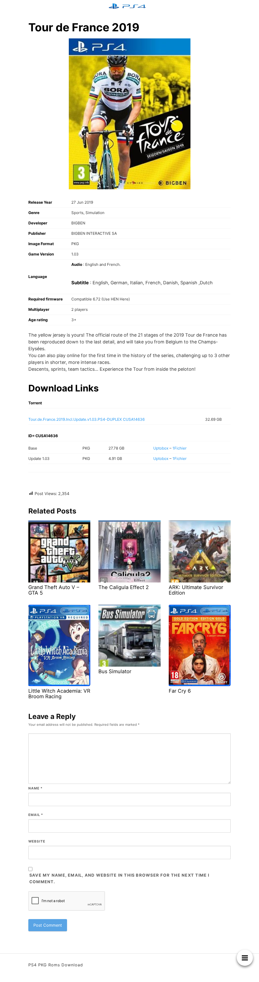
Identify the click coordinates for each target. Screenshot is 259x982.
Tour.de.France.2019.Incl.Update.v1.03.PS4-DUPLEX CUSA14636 (86, 419)
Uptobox (160, 448)
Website (36, 841)
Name (35, 788)
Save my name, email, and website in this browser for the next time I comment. (119, 878)
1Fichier (179, 448)
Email (35, 815)
